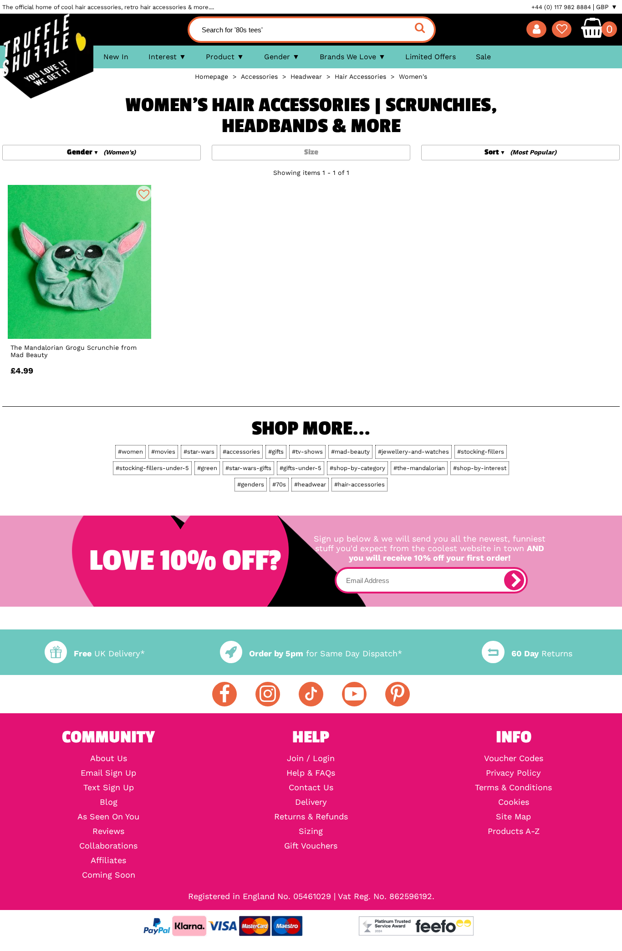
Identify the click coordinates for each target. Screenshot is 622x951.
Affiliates (108, 860)
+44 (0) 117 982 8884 (561, 7)
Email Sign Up (108, 773)
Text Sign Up (108, 787)
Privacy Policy (513, 773)
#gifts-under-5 (300, 468)
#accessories (241, 451)
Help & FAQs (310, 773)
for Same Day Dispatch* (325, 653)
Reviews (108, 831)
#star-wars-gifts (248, 468)
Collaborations (108, 846)
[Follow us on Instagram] (267, 694)
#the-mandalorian (419, 468)
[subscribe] (514, 580)
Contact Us (311, 787)
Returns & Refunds (311, 817)
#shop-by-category (357, 468)
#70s (279, 484)
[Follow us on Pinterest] (397, 694)
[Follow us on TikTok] (311, 694)
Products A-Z (514, 831)
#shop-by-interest (479, 468)
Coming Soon (108, 875)
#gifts (276, 451)
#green (207, 468)
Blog (108, 802)
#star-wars (199, 451)
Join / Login (311, 758)
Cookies (513, 802)
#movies (163, 451)
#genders (250, 484)
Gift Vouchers (310, 846)
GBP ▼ (606, 7)
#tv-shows (307, 451)
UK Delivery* (109, 653)
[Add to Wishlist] (144, 193)
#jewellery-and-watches (413, 451)
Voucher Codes (513, 758)
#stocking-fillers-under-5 (152, 468)
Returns (541, 653)
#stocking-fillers (480, 451)
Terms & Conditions (513, 787)
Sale (483, 56)
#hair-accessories (359, 484)
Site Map (513, 817)
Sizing (311, 831)
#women (130, 451)
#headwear (310, 484)
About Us (108, 758)
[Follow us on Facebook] (224, 694)
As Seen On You (108, 817)
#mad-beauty (350, 451)
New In (115, 56)
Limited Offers (430, 56)
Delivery (311, 802)
